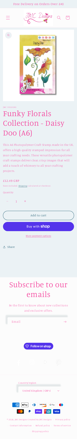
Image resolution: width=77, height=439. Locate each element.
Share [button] (11, 246)
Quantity (8, 192)
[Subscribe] (65, 321)
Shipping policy (40, 431)
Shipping (23, 186)
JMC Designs (21, 419)
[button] (8, 17)
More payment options (38, 235)
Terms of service (62, 425)
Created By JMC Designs (40, 419)
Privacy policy (62, 419)
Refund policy (43, 425)
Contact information (21, 425)
